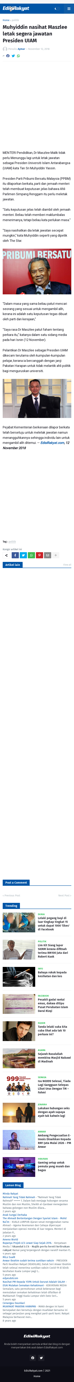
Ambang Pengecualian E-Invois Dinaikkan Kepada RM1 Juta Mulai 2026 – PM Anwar (54, 1141)
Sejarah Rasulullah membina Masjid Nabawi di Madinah (54, 1057)
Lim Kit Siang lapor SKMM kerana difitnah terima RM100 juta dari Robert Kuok (53, 951)
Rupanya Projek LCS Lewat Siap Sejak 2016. (27, 1243)
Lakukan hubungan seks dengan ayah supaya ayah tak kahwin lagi (54, 1112)
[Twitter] (13, 56)
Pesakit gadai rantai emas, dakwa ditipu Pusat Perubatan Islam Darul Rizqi (53, 1005)
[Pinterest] (39, 555)
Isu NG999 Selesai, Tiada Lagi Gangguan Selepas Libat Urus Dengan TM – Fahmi (54, 1086)
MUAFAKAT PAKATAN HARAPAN (19, 1306)
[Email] (47, 555)
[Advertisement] (37, 104)
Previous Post (12, 895)
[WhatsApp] (18, 56)
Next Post (64, 895)
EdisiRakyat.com (52, 443)
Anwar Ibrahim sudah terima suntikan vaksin (28, 1260)
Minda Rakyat (10, 1193)
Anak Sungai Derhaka (15, 1214)
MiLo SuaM (9, 1257)
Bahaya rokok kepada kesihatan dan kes (52, 974)
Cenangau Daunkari (14, 1303)
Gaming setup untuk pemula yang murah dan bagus (54, 1166)
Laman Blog (13, 1185)
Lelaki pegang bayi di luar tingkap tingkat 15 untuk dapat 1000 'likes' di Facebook (54, 923)
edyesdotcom (10, 1278)
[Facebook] (8, 56)
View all (67, 564)
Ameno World (10, 1239)
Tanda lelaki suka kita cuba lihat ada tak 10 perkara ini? (52, 1030)
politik (15, 20)
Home (6, 20)
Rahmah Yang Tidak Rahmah (19, 1197)
